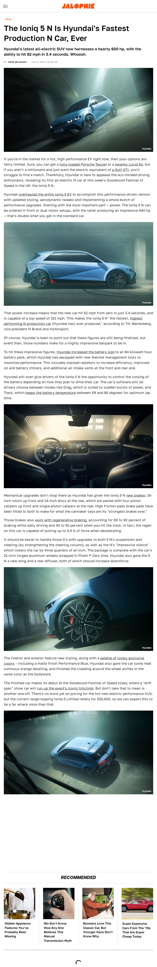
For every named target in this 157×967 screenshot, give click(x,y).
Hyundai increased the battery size (85, 352)
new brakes (135, 495)
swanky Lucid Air (129, 164)
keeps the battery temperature (50, 393)
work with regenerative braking (61, 520)
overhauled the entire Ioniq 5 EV (45, 194)
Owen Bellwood (17, 62)
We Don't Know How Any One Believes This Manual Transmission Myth (58, 932)
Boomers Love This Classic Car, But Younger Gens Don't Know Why (98, 930)
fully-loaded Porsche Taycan (83, 164)
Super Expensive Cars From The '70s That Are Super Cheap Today (136, 930)
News (9, 19)
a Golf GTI (120, 170)
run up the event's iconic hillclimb (65, 688)
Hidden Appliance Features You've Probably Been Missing (18, 930)
